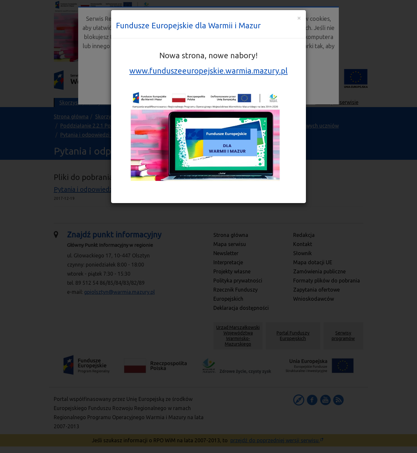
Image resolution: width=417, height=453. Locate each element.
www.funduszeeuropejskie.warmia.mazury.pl (208, 70)
